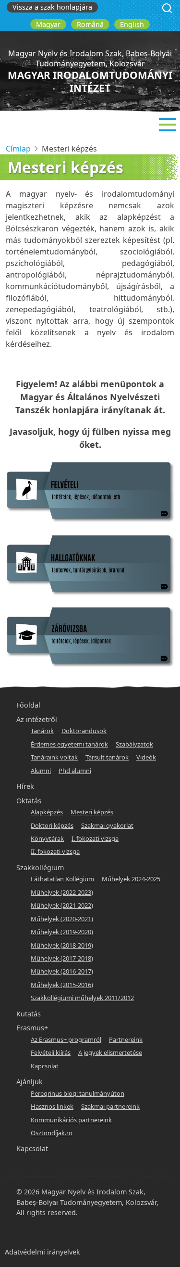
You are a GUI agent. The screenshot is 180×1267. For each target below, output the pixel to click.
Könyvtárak (47, 838)
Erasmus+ (32, 1027)
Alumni (41, 770)
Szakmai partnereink (110, 1106)
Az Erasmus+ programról (66, 1039)
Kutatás (28, 1013)
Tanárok (42, 730)
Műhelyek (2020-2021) (62, 918)
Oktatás (28, 800)
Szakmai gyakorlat (107, 825)
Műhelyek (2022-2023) (62, 892)
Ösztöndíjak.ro (51, 1132)
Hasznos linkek (52, 1106)
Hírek (25, 786)
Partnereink (126, 1039)
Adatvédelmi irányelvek (42, 1251)
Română (90, 24)
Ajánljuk (29, 1081)
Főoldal (28, 705)
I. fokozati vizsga (95, 838)
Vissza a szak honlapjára (52, 7)
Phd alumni (75, 770)
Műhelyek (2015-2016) (62, 984)
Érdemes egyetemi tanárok (69, 744)
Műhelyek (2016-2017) (62, 971)
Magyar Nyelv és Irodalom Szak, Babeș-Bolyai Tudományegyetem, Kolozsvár (90, 58)
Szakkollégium (40, 867)
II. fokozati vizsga (55, 851)
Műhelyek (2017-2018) (62, 958)
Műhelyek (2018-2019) (62, 945)
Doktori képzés (52, 825)
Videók (146, 757)
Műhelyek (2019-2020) (62, 931)
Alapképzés (47, 812)
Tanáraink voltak (54, 757)
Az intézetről (36, 719)
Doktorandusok (84, 730)
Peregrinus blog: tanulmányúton (77, 1093)
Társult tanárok (107, 757)
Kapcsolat (45, 1066)
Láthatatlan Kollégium (62, 878)
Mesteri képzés (92, 812)
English (132, 24)
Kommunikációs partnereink (71, 1119)
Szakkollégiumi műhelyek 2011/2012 (82, 997)
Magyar (48, 24)
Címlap (18, 148)
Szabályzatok (134, 744)
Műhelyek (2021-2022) (62, 905)
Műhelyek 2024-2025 (131, 878)
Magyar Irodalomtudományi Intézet (90, 81)
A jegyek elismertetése (110, 1052)
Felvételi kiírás (51, 1052)
